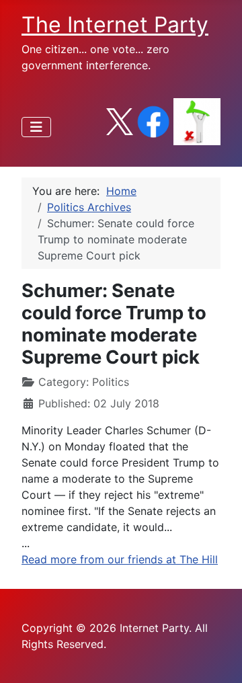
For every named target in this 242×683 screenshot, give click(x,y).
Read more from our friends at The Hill (120, 559)
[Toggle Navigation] (36, 127)
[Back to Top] (218, 658)
